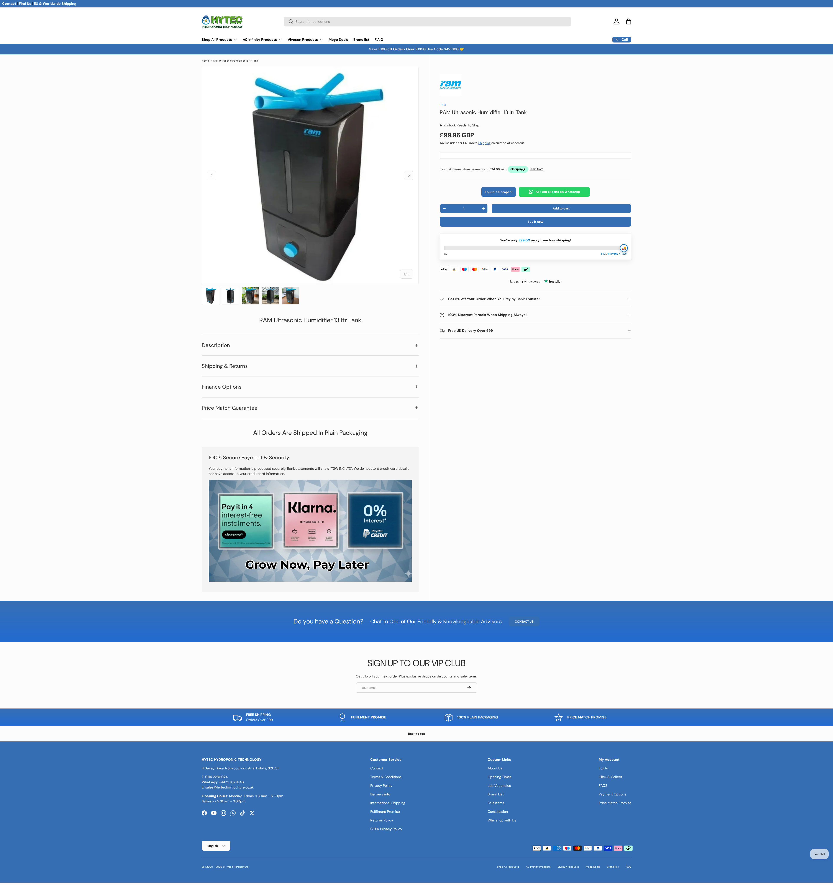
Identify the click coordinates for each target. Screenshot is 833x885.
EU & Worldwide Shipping (55, 3)
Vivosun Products (303, 39)
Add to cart (561, 208)
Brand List (496, 794)
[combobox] (427, 21)
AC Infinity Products (260, 39)
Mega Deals (338, 39)
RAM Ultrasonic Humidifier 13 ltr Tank (235, 60)
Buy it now (535, 222)
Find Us (25, 3)
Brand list (361, 39)
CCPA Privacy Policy (386, 829)
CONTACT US (524, 621)
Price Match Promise (615, 803)
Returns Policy (381, 820)
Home (205, 60)
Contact (9, 3)
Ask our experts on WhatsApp (558, 191)
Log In (603, 768)
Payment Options (612, 794)
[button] (628, 21)
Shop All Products (217, 39)
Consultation (498, 811)
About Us (495, 768)
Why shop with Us (502, 820)
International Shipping (387, 803)
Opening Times (500, 777)
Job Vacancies (499, 785)
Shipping (484, 143)
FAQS (603, 785)
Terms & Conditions (386, 777)
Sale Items (496, 803)
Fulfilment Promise (385, 811)
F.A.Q (379, 39)
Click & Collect (610, 777)
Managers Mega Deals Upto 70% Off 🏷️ (417, 49)
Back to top (416, 734)
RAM (443, 105)
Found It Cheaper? (499, 192)
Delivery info (380, 794)
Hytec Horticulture (237, 867)
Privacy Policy (381, 785)
